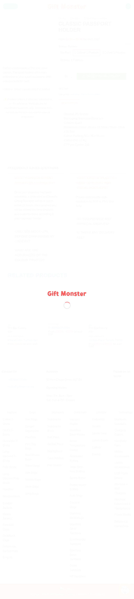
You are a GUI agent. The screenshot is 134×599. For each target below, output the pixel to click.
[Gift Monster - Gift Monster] (67, 293)
